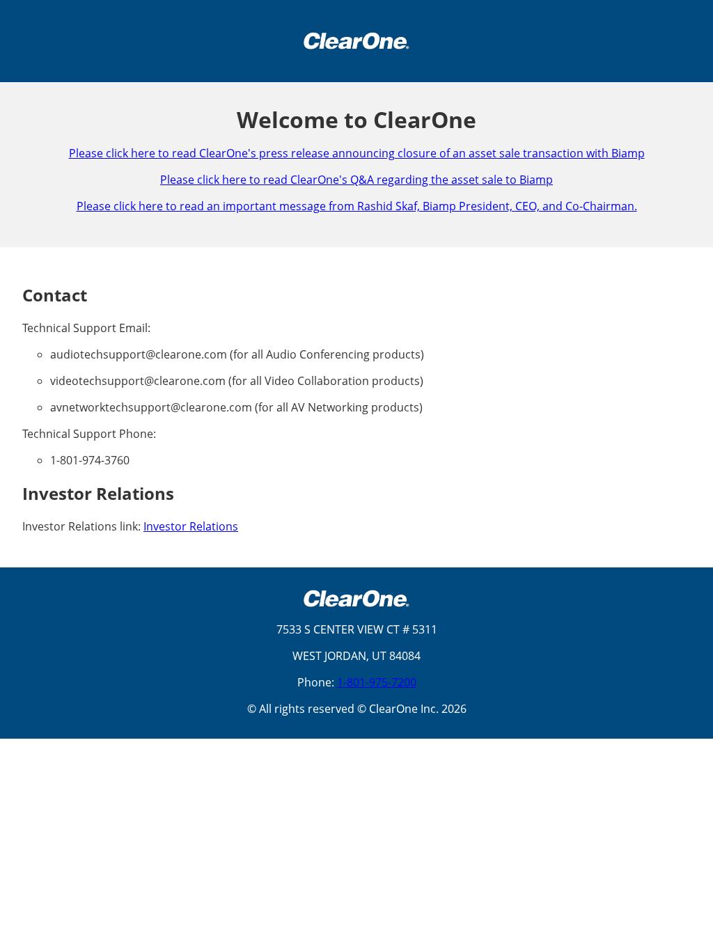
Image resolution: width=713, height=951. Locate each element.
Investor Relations (190, 526)
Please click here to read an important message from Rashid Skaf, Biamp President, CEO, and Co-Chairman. (357, 206)
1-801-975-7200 (376, 682)
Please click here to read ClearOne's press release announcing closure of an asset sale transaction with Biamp (357, 153)
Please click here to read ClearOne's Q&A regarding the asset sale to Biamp (356, 179)
